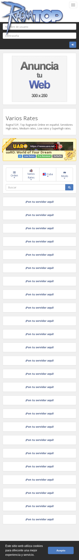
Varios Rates (31, 175)
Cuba (49, 174)
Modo (64, 176)
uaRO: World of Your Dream (29, 152)
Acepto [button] (60, 550)
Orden (14, 175)
